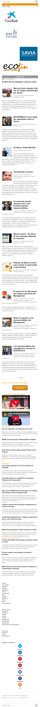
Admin (3, 634)
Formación (26, 270)
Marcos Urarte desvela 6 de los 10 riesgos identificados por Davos (25, 90)
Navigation (19, 77)
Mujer (3, 595)
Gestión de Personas (18, 300)
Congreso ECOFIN (23, 95)
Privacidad (4, 632)
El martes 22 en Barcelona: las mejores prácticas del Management (25, 293)
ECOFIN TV (5, 598)
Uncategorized (5, 358)
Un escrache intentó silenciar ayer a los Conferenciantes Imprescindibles (22, 204)
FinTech (4, 600)
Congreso (4, 596)
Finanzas (4, 588)
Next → (22, 377)
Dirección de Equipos (29, 298)
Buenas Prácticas (6, 603)
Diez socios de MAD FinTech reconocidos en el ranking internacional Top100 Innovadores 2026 (19, 491)
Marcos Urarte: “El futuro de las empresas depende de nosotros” (24, 236)
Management (16, 243)
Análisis (21, 298)
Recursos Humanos (13, 303)
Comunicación (5, 593)
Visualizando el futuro (23, 171)
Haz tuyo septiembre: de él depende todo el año (17, 429)
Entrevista (31, 95)
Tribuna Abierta (27, 150)
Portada (22, 97)
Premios (4, 614)
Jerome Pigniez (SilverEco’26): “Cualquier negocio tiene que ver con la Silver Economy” (19, 518)
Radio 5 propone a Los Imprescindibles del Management (23, 320)
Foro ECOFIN (28, 211)
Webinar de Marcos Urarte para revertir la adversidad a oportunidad (25, 264)
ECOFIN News (5, 621)
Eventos (31, 124)
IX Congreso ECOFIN (24, 355)
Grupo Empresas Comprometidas (10, 624)
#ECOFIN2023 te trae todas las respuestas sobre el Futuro (25, 119)
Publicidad (4, 613)
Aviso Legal (5, 631)
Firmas (21, 174)
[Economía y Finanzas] (15, 71)
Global (26, 241)
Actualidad (22, 211)
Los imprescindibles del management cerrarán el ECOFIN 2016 (24, 348)
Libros (3, 601)
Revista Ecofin (5, 619)
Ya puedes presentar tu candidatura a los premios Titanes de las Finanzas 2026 (18, 479)
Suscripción (5, 611)
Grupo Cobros (5, 623)
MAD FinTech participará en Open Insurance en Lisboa (19, 529)
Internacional (16, 97)
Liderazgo (31, 241)
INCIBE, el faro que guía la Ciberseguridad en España (19, 439)
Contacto (4, 618)
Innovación (26, 174)
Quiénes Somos (6, 609)
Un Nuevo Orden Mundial (24, 147)
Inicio (3, 79)
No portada (4, 303)
